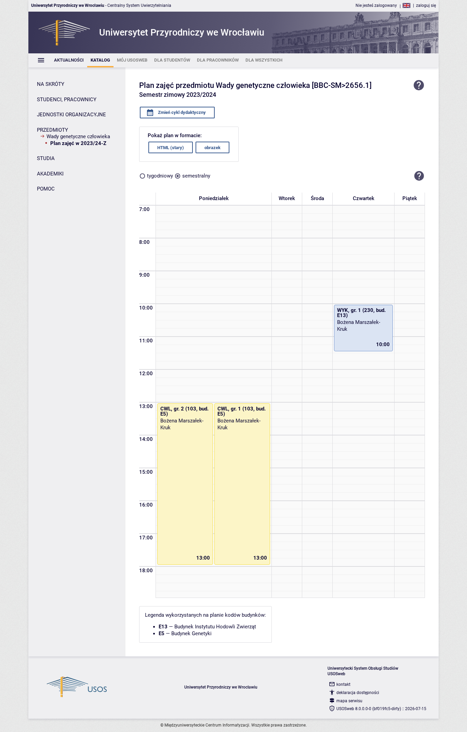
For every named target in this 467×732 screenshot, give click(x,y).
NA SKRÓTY (50, 84)
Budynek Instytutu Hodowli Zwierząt (215, 627)
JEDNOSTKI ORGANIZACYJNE (71, 115)
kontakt (343, 684)
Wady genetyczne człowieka (78, 136)
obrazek (212, 147)
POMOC (46, 189)
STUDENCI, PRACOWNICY (66, 99)
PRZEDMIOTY (52, 130)
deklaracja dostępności (357, 692)
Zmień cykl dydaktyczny (181, 112)
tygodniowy (160, 176)
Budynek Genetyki (191, 633)
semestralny (196, 176)
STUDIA (46, 158)
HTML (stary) (170, 147)
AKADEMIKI (50, 174)
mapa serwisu (349, 700)
